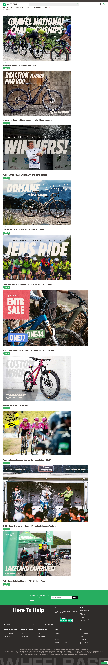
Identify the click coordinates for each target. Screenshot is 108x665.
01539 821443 (8, 624)
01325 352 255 (24, 636)
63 (6, 585)
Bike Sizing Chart (83, 636)
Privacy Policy (32, 600)
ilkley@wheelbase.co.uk (43, 638)
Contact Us (82, 632)
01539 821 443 (7, 636)
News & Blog (57, 633)
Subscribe (75, 597)
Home (4, 9)
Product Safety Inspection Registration (87, 643)
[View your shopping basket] (103, 4)
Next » (8, 585)
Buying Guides (58, 638)
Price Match (82, 614)
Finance (81, 611)
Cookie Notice (83, 639)
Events (56, 636)
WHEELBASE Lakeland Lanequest (61, 640)
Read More (7, 68)
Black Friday (82, 622)
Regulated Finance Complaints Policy (87, 640)
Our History (57, 639)
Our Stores (57, 632)
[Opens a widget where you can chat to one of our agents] (104, 663)
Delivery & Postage (84, 633)
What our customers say (59, 615)
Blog (5, 62)
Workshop (82, 617)
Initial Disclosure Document (85, 642)
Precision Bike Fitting (84, 619)
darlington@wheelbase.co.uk (27, 638)
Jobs (56, 635)
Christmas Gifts (83, 620)
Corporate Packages (84, 616)
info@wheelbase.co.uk (27, 624)
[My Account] (101, 4)
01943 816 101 (41, 636)
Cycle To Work (83, 613)
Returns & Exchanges (84, 635)
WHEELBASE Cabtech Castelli (61, 642)
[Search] (77, 4)
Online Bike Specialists (84, 610)
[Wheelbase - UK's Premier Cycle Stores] (15, 4)
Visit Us (5, 640)
